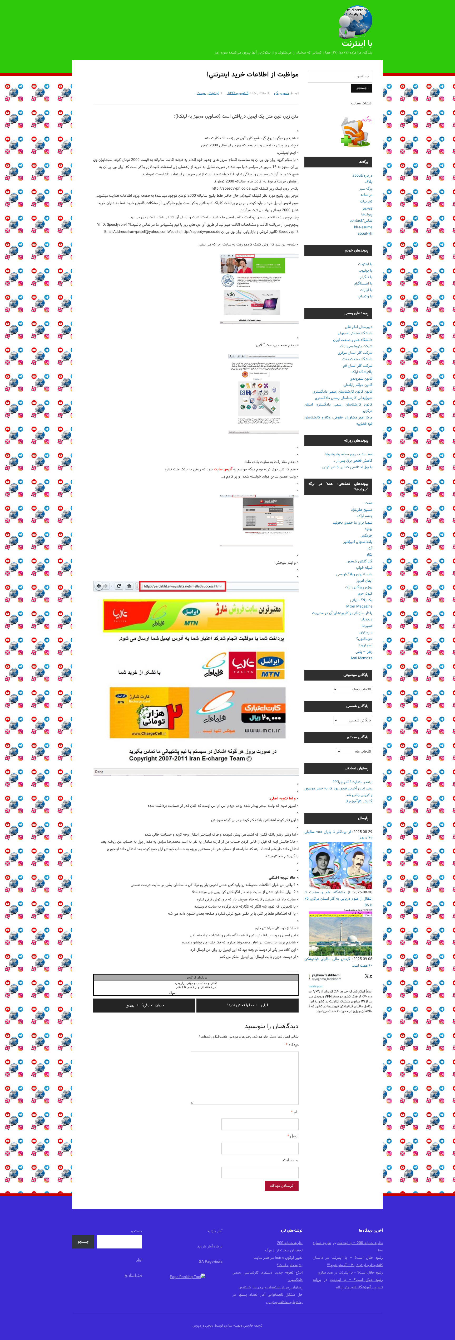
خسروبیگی (281, 93)
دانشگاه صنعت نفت (357, 359)
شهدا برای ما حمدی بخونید (352, 523)
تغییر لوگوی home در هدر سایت (278, 1258)
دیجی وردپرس (203, 1326)
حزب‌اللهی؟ (364, 639)
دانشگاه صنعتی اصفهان (355, 333)
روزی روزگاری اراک (358, 587)
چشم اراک (364, 516)
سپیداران (365, 632)
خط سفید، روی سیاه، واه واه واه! (348, 454)
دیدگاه (292, 1045)
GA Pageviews (210, 1262)
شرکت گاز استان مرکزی (355, 353)
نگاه (369, 555)
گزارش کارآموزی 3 (359, 801)
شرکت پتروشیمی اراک (356, 346)
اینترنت (214, 93)
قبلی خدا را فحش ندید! (247, 1005)
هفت (368, 503)
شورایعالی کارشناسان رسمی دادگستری (343, 398)
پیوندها (366, 214)
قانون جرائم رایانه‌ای (357, 385)
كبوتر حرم (365, 594)
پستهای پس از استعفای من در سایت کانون (271, 1287)
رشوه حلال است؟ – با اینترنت (357, 1258)
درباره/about (362, 176)
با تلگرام (366, 277)
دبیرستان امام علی (358, 327)
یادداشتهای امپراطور (357, 542)
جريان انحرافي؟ (145, 1005)
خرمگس (366, 536)
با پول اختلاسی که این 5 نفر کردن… (346, 467)
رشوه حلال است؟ (290, 1265)
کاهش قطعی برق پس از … (352, 461)
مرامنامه (366, 195)
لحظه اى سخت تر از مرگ (284, 1250)
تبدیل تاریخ (133, 1275)
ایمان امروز (364, 581)
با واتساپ (365, 296)
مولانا (172, 993)
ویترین (367, 208)
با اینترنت (357, 44)
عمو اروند (365, 645)
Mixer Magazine (359, 607)
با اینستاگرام (363, 284)
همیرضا (367, 626)
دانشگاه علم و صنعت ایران (352, 340)
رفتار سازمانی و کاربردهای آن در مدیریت (342, 613)
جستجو (136, 1231)
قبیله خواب (364, 568)
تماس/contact (361, 221)
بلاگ (368, 182)
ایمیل (293, 1136)
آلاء (370, 549)
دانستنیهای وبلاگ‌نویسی (354, 574)
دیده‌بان (366, 619)
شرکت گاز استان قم (357, 366)
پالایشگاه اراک (362, 372)
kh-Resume (363, 227)
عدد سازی (325, 1273)
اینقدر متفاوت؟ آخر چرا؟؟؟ (352, 782)
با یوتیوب (365, 271)
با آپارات (366, 290)
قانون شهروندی (361, 379)
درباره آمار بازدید (209, 1246)
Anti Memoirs (361, 658)
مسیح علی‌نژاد (361, 510)
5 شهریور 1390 (237, 93)
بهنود (368, 529)
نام (295, 1112)
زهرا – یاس (363, 652)
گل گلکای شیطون (359, 561)
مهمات (201, 93)
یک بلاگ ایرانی (361, 600)
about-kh (365, 234)
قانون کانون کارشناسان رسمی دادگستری (342, 392)
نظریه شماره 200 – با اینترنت (360, 1243)
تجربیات (366, 202)
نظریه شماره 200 (290, 1243)
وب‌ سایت (291, 1160)
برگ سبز (365, 189)
